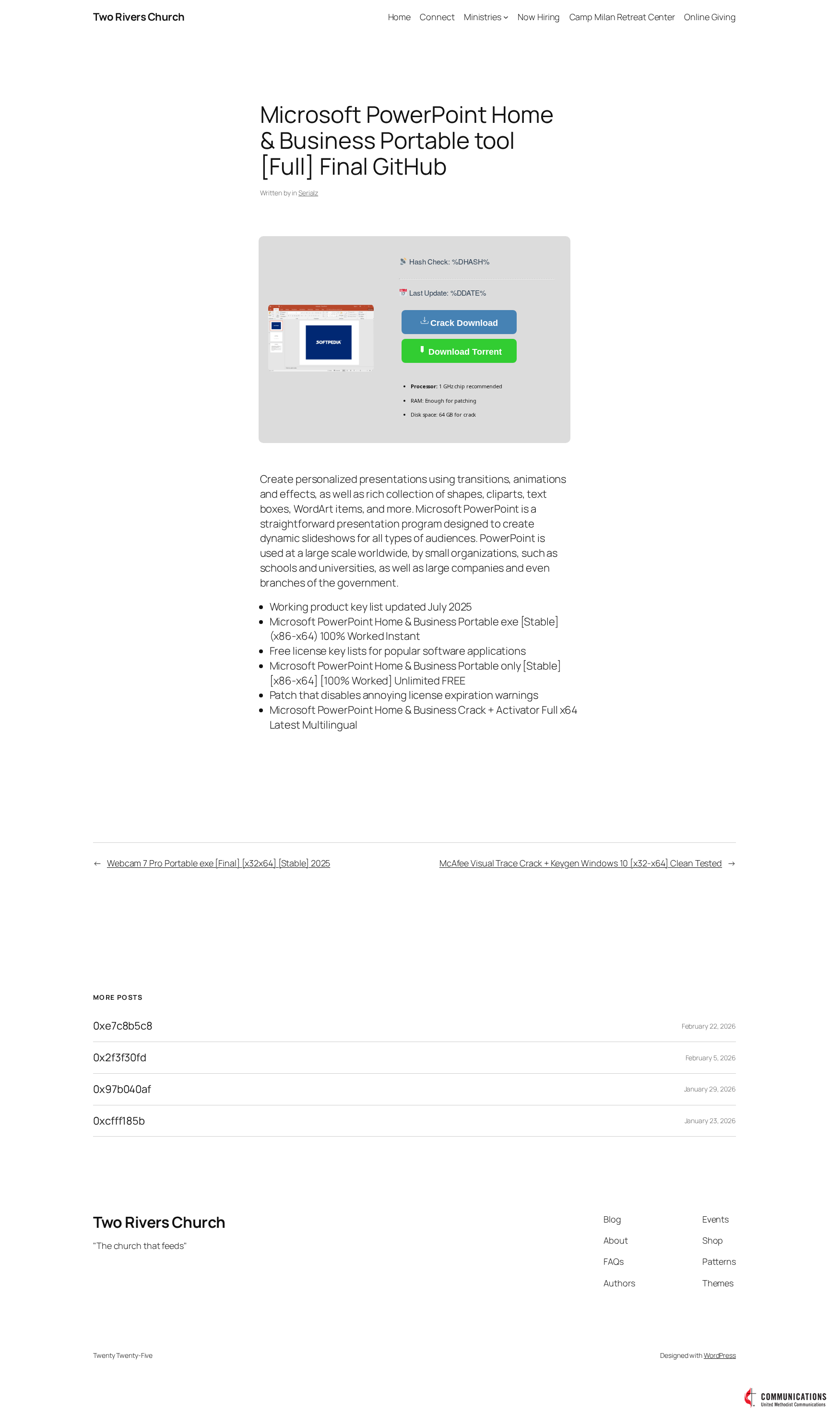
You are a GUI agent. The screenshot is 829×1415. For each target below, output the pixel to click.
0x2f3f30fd (119, 1058)
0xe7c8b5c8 (123, 1026)
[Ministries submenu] (506, 17)
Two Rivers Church (139, 17)
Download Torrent (464, 352)
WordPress (720, 1355)
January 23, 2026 (710, 1120)
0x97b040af (122, 1089)
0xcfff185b (119, 1121)
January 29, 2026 (710, 1088)
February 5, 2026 (711, 1057)
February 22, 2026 (709, 1026)
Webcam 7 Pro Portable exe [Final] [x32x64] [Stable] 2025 (218, 863)
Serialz (308, 192)
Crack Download (464, 323)
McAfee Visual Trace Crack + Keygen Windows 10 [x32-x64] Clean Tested (580, 863)
